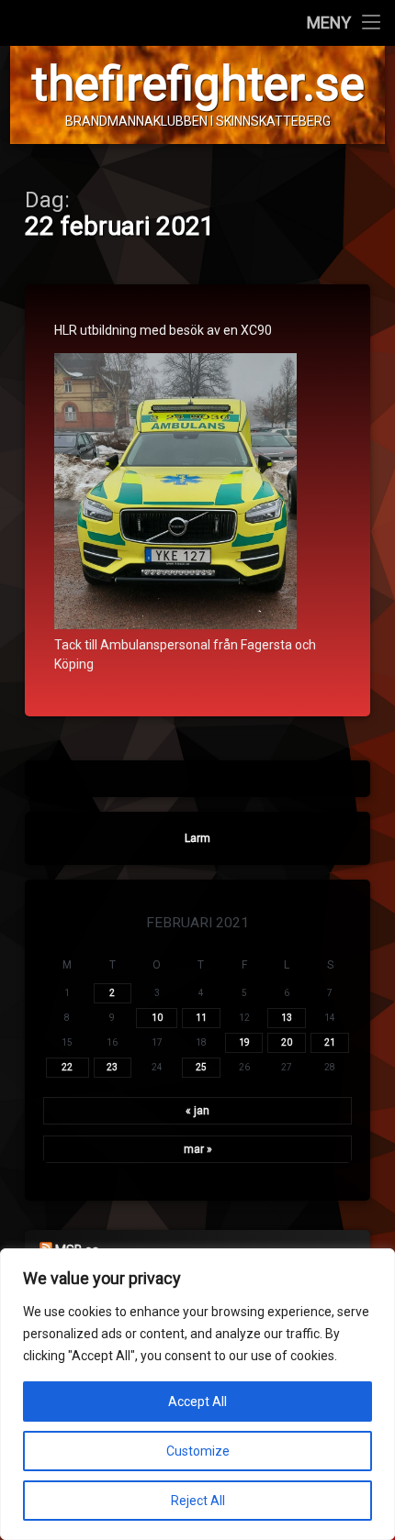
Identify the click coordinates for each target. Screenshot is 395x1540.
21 (329, 1042)
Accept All (197, 1401)
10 (157, 1018)
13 (286, 1018)
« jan (197, 1110)
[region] (197, 1394)
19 (244, 1042)
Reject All (198, 1500)
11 (201, 1018)
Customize (198, 1451)
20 (286, 1042)
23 (112, 1067)
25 (201, 1067)
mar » (198, 1149)
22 (67, 1067)
